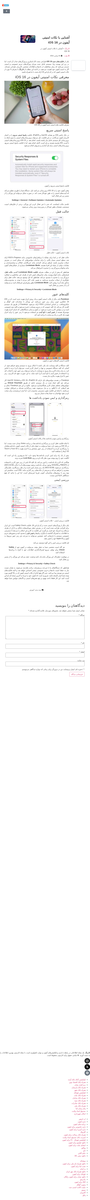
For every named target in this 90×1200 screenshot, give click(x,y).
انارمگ (67, 48)
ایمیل (82, 652)
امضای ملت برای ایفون (77, 1145)
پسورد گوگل (81, 1185)
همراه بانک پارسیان (79, 1087)
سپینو (84, 1190)
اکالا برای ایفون (80, 1182)
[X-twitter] (87, 1067)
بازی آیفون (82, 1122)
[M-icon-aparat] (87, 1073)
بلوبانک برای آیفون (79, 1174)
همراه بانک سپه (80, 1100)
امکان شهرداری (80, 1114)
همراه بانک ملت (80, 1095)
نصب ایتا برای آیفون (78, 1166)
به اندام (83, 1169)
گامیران (83, 1192)
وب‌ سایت (81, 660)
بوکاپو (84, 1148)
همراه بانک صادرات (79, 1103)
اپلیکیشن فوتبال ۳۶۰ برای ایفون (74, 1140)
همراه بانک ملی (80, 1106)
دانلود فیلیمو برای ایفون (77, 1143)
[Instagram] (87, 1061)
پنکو (84, 1195)
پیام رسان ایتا (81, 1108)
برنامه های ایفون (79, 1124)
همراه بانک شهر (80, 1090)
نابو (84, 1150)
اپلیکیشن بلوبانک (80, 1093)
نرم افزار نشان (80, 1085)
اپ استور (82, 1119)
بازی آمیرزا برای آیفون (77, 1129)
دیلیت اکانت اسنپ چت (77, 1187)
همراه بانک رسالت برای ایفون (75, 1135)
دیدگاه (82, 615)
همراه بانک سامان (79, 1098)
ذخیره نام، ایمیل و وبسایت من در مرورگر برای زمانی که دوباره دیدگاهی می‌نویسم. (52, 669)
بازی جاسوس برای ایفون (76, 1127)
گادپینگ (83, 1132)
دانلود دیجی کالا (80, 1156)
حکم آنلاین (82, 1153)
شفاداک (83, 1161)
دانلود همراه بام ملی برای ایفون (74, 1164)
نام (83, 643)
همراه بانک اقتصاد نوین (77, 1082)
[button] (74, 65)
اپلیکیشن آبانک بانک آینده (77, 1079)
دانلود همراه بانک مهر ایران (76, 1171)
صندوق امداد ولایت (79, 1111)
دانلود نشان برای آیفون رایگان (75, 1177)
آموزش (32, 590)
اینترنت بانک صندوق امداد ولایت (74, 1137)
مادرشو (83, 1179)
